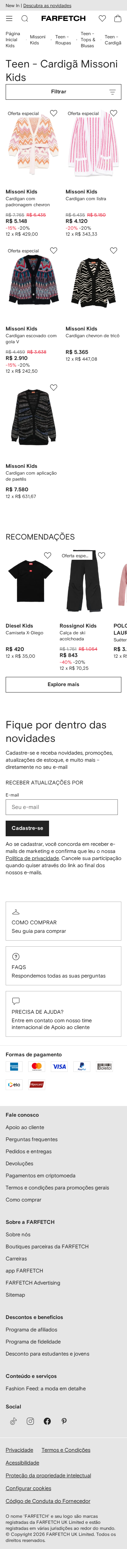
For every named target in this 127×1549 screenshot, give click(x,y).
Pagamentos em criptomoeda (40, 1175)
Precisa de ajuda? (38, 1011)
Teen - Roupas (63, 39)
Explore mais (63, 684)
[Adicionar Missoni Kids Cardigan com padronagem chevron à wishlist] (53, 113)
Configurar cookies (28, 1488)
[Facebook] (47, 1421)
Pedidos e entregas (29, 1151)
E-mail (12, 795)
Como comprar (34, 922)
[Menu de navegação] (9, 18)
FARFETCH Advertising (33, 1282)
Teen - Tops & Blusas (88, 39)
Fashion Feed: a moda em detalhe (46, 1388)
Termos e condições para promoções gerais (57, 1187)
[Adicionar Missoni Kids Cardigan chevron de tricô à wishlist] (113, 250)
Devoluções (19, 1163)
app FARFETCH (24, 1270)
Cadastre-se (27, 828)
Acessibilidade (22, 1462)
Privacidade (19, 1449)
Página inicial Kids (13, 39)
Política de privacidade (32, 858)
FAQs (19, 967)
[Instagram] (30, 1421)
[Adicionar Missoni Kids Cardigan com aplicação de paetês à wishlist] (53, 387)
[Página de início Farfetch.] (63, 18)
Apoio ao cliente (25, 1127)
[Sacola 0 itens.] (118, 18)
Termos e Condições (66, 1449)
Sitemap (15, 1294)
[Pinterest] (64, 1421)
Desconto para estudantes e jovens (47, 1353)
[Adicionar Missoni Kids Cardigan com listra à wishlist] (113, 113)
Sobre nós (18, 1234)
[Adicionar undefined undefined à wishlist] (47, 555)
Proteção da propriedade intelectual (48, 1475)
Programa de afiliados (31, 1329)
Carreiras (16, 1258)
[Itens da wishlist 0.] (102, 18)
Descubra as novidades (47, 5)
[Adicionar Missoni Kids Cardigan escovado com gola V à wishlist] (53, 250)
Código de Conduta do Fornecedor (48, 1501)
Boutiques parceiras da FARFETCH (47, 1246)
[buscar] (24, 18)
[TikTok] (13, 1421)
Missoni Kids (38, 39)
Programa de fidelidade (33, 1341)
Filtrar (58, 91)
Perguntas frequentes (32, 1139)
